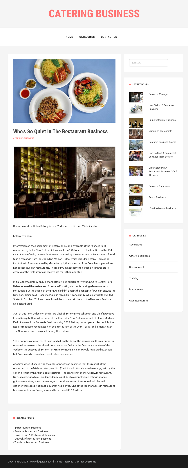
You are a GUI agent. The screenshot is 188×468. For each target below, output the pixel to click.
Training (133, 278)
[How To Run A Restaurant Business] (153, 112)
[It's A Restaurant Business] (152, 212)
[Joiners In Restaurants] (150, 134)
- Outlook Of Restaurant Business (32, 438)
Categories (87, 37)
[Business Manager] (148, 97)
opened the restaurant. (34, 286)
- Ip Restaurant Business (27, 427)
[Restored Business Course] (152, 145)
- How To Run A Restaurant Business (34, 434)
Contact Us (109, 37)
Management (136, 289)
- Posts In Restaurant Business (30, 431)
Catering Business (23, 138)
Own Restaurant (138, 300)
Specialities (135, 244)
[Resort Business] (147, 201)
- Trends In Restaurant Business (31, 442)
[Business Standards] (149, 189)
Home (69, 37)
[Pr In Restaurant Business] (152, 123)
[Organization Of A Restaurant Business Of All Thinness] (153, 178)
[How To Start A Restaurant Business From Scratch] (153, 160)
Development (136, 266)
